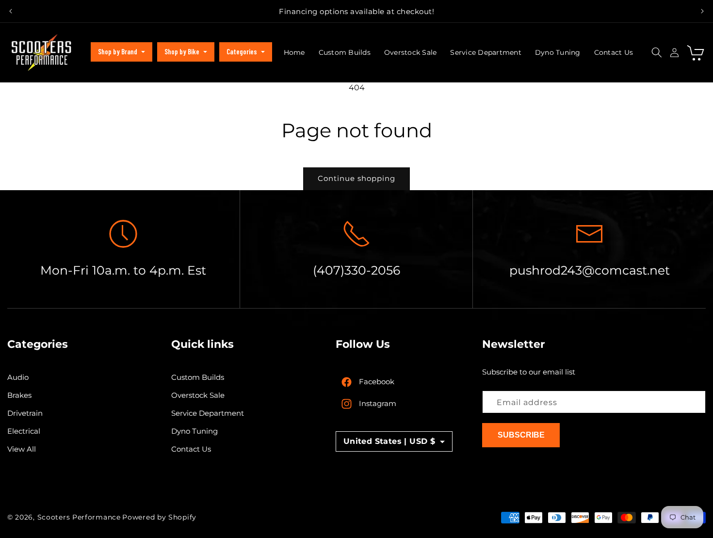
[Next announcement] (702, 11)
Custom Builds (197, 377)
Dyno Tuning (194, 431)
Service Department (207, 413)
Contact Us (191, 449)
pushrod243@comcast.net (589, 270)
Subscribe (521, 435)
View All (21, 449)
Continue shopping (356, 178)
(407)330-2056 (356, 270)
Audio (18, 377)
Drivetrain (25, 413)
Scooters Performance (79, 517)
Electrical (23, 431)
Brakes (19, 395)
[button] (121, 52)
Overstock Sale (198, 395)
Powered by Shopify (159, 517)
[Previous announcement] (10, 11)
